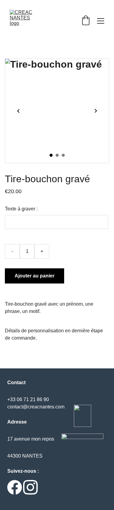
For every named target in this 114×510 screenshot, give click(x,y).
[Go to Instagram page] (30, 487)
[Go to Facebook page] (14, 487)
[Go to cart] (86, 21)
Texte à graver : (21, 208)
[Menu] (100, 21)
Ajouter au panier (34, 275)
